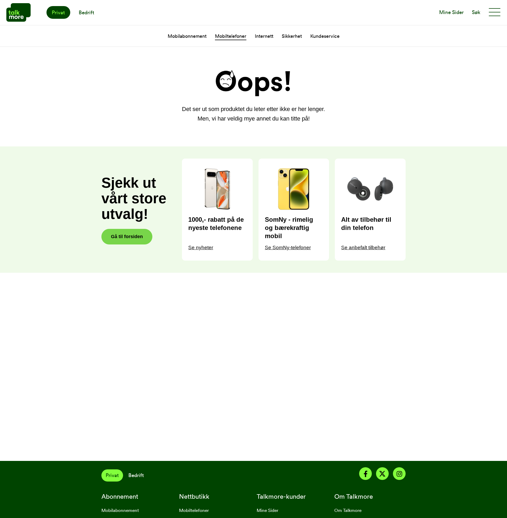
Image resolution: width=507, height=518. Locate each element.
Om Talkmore (348, 510)
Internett (264, 36)
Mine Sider (267, 510)
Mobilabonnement (187, 36)
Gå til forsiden (127, 236)
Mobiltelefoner (230, 36)
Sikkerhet (292, 36)
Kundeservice (325, 36)
